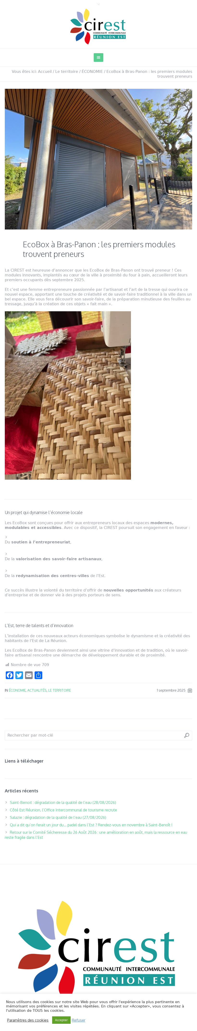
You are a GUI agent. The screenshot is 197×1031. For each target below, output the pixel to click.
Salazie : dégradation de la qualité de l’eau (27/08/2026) (58, 817)
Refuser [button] (78, 1020)
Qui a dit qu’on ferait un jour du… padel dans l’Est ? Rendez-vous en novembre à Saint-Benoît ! (91, 824)
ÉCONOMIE (92, 71)
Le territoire (66, 71)
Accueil (45, 71)
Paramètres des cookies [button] (28, 1020)
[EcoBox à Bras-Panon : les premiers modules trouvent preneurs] (98, 158)
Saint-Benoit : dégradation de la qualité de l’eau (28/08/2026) (63, 802)
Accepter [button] (61, 1020)
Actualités (37, 690)
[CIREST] (98, 949)
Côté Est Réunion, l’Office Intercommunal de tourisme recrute (63, 810)
